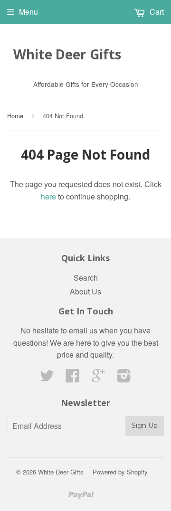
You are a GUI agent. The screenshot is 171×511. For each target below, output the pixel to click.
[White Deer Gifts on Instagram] (124, 378)
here (48, 196)
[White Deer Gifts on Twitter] (47, 378)
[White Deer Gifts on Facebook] (73, 378)
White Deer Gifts (67, 54)
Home (15, 115)
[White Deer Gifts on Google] (98, 378)
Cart (156, 11)
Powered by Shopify (120, 471)
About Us (85, 291)
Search (86, 277)
